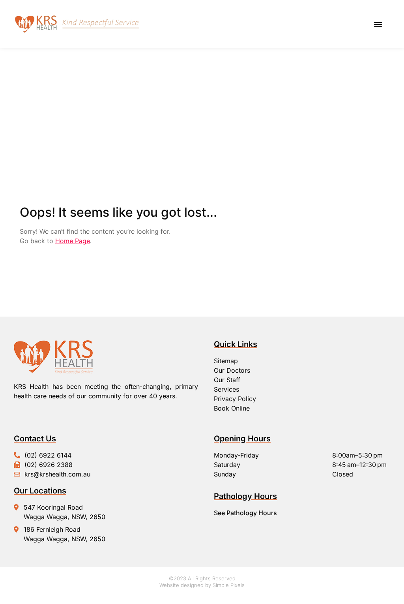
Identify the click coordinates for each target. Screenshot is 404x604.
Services (226, 389)
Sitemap (226, 361)
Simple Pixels (229, 585)
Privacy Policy (235, 399)
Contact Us (35, 438)
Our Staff (227, 380)
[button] (377, 24)
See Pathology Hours (245, 513)
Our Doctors (232, 370)
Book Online (232, 408)
